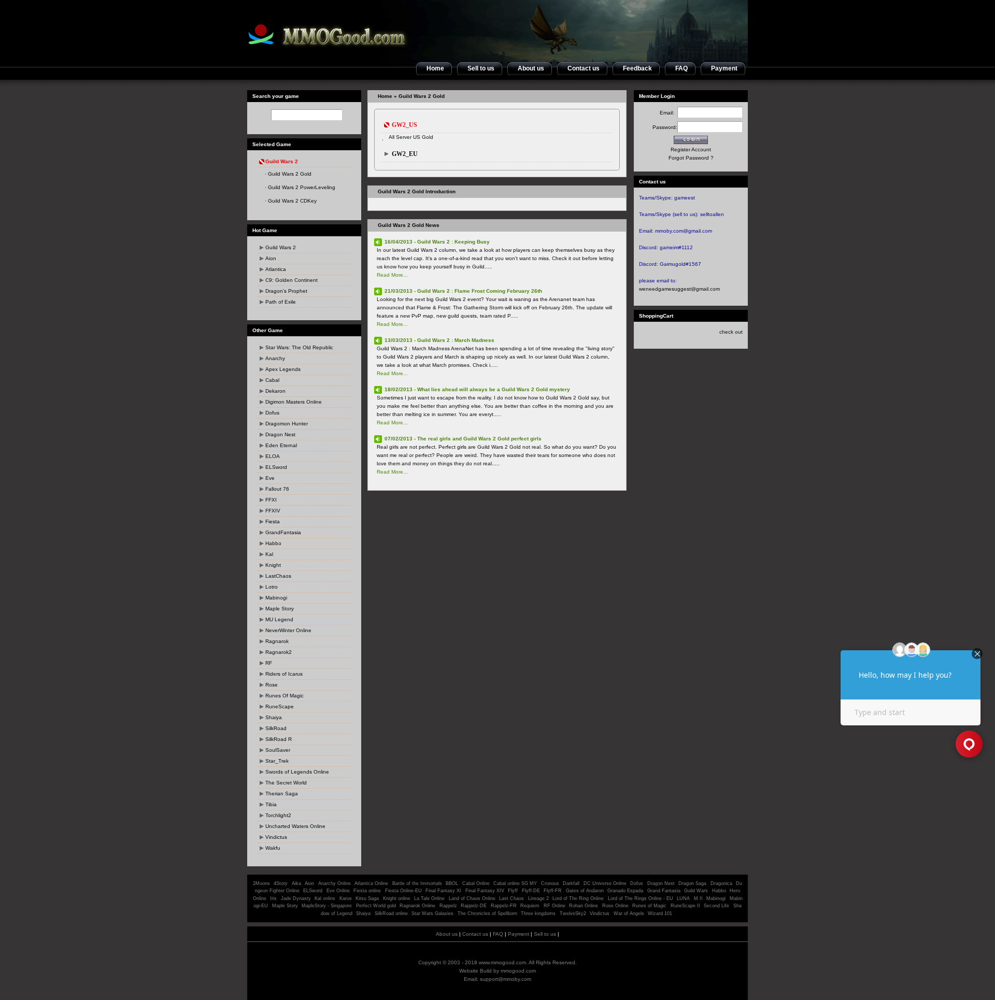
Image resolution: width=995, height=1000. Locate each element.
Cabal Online (476, 883)
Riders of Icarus (284, 674)
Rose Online (615, 905)
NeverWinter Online (288, 630)
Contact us (475, 934)
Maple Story (279, 608)
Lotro (271, 587)
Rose (271, 685)
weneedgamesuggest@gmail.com (679, 289)
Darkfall (571, 883)
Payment (518, 934)
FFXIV (272, 510)
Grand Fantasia (663, 890)
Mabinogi (276, 598)
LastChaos (278, 576)
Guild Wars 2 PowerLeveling (301, 187)
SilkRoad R (278, 739)
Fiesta (272, 521)
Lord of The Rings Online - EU (640, 898)
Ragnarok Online (417, 905)
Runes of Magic (649, 905)
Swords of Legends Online (297, 772)
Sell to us (545, 934)
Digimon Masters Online (293, 402)
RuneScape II (685, 905)
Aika (296, 883)
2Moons (261, 883)
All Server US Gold (411, 137)
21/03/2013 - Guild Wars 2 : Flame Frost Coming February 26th (463, 291)
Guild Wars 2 (280, 247)
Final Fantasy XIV (484, 890)
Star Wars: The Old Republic (299, 347)
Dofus (272, 413)
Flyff (513, 890)
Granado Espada (625, 890)
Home (385, 96)
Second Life (716, 905)
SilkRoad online (391, 913)
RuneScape (279, 706)
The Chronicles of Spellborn (487, 913)
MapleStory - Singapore (327, 905)
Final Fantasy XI (443, 890)
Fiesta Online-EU (403, 890)
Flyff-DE (531, 890)
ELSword (276, 467)
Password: (664, 127)
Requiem (529, 905)
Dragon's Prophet (286, 291)
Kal (269, 554)
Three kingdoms (538, 913)
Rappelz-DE (474, 905)
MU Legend (279, 619)
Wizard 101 (660, 913)
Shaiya (273, 717)
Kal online (325, 898)
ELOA (272, 456)
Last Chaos (511, 898)
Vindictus (276, 837)
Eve (270, 478)
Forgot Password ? (691, 158)
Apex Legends (283, 369)
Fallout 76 (277, 489)
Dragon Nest (280, 434)
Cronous (550, 883)
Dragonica (721, 883)
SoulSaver (277, 750)
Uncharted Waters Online (295, 826)
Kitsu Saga (367, 898)
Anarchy (275, 358)
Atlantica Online (371, 883)
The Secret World (286, 782)
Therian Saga (281, 793)
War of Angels (629, 913)
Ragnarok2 (278, 652)
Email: (668, 113)
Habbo (273, 543)
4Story (281, 883)
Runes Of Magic (284, 695)
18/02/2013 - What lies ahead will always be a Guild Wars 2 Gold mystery (477, 389)
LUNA (683, 898)
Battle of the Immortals (417, 883)
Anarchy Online (334, 883)
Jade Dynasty (296, 898)
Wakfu (272, 848)
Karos (345, 898)
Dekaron (275, 391)
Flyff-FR (553, 890)
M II (698, 898)
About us (447, 934)
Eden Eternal (281, 445)
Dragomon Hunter (286, 423)
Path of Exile (280, 302)
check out (731, 332)
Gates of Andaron (585, 890)
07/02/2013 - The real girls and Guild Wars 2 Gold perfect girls (463, 438)
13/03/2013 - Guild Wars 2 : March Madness (439, 340)
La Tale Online (429, 898)
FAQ (498, 934)
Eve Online (338, 890)
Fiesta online (367, 890)
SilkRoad (276, 728)
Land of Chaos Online (472, 898)
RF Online (554, 905)
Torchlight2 (278, 815)
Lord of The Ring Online (578, 898)
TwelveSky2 (573, 913)
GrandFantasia (283, 532)
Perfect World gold (376, 905)
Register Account (691, 149)
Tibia (271, 804)
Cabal (272, 380)
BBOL (452, 883)
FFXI (271, 500)
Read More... (392, 275)
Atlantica (275, 269)
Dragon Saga (693, 883)
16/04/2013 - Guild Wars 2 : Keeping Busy (437, 242)
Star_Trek (277, 761)
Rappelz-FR (504, 905)
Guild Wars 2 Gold (289, 174)
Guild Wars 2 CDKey (292, 201)
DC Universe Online (605, 883)
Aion (270, 258)
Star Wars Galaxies (432, 913)
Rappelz (448, 905)
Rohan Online (583, 905)
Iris (273, 898)
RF (268, 663)
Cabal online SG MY (515, 883)
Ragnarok (277, 641)
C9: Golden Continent (291, 280)
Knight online (396, 898)
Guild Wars (696, 890)
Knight (273, 565)
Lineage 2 (538, 898)
